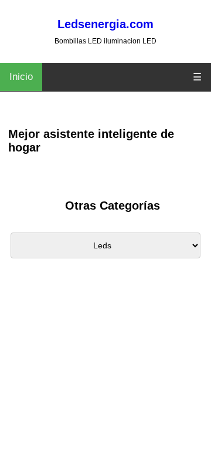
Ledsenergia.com (105, 24)
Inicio (21, 76)
